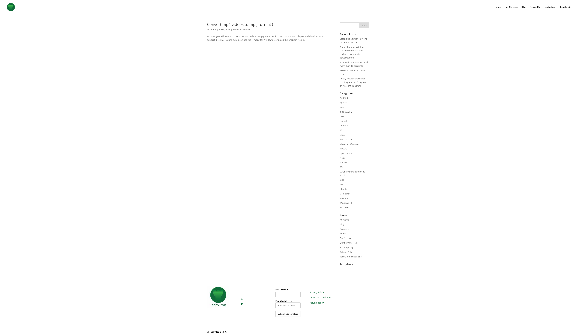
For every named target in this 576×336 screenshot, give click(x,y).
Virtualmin (345, 193)
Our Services (511, 7)
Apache (343, 102)
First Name (281, 289)
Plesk (342, 157)
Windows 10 (346, 203)
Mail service (346, 139)
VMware (344, 198)
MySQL (343, 148)
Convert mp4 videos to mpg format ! (240, 24)
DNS (342, 116)
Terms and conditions (351, 256)
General (344, 125)
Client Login (564, 7)
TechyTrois (215, 331)
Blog (523, 7)
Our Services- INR (348, 242)
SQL (342, 167)
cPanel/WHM (346, 111)
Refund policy (317, 302)
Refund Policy (346, 252)
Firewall (344, 121)
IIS (341, 130)
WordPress (345, 207)
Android (344, 97)
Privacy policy (346, 247)
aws (342, 107)
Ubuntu (343, 189)
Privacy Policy (317, 292)
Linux (342, 134)
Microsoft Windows (242, 29)
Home (498, 7)
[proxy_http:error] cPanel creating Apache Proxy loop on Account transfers (353, 82)
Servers (343, 162)
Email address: (283, 301)
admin (213, 29)
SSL (341, 184)
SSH (342, 179)
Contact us (549, 7)
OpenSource (346, 153)
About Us (535, 7)
